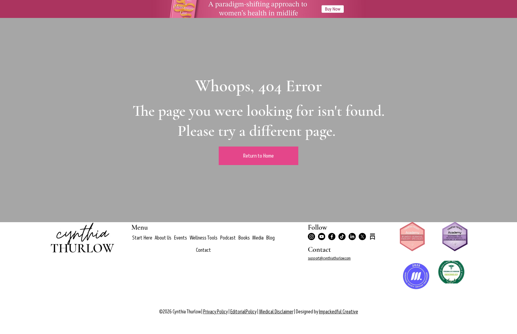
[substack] (372, 236)
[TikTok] (342, 236)
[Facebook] (331, 236)
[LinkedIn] (352, 236)
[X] (362, 236)
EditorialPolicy (243, 311)
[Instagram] (311, 236)
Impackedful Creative (338, 311)
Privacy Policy (215, 311)
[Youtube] (321, 236)
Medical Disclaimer (276, 311)
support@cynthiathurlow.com (329, 258)
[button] (163, 238)
